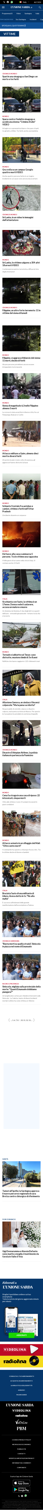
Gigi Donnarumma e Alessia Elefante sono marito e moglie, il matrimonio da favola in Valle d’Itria (20, 1254)
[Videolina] (21, 1349)
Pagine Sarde (21, 1395)
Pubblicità (21, 1449)
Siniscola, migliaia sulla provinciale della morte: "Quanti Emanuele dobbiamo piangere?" (21, 989)
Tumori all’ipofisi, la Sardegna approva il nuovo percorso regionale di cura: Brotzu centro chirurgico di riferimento (21, 1194)
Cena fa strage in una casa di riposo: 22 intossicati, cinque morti (21, 796)
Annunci (21, 1390)
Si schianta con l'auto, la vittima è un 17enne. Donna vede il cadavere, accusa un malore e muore (19, 604)
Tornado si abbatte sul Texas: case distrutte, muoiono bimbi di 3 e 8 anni (19, 656)
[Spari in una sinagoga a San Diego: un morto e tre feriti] (21, 57)
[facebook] (8, 2)
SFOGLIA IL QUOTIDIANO (13, 25)
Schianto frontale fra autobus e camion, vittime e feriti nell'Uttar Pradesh (18, 509)
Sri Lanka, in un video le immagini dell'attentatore (17, 218)
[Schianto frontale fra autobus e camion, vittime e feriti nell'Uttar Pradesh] (21, 486)
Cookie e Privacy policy (21, 1440)
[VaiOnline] (21, 1423)
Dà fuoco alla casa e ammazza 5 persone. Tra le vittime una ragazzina (20, 555)
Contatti (21, 1454)
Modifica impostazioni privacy (21, 1458)
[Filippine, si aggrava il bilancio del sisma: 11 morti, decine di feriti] (21, 338)
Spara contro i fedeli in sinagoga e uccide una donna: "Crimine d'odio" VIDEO (18, 122)
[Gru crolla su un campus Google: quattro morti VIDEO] (21, 150)
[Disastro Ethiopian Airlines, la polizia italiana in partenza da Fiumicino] (21, 733)
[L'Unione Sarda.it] (21, 7)
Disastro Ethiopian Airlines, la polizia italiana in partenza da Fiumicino (20, 754)
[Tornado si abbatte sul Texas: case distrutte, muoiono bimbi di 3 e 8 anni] (21, 635)
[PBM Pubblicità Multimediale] (21, 1428)
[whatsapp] (12, 2)
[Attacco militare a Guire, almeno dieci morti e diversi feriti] (21, 434)
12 (27, 1020)
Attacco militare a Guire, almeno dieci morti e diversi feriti (20, 454)
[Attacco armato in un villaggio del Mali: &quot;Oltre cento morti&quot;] (21, 823)
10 (22, 1020)
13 (30, 1020)
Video (18, 13)
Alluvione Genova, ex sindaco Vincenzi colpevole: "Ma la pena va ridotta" (20, 703)
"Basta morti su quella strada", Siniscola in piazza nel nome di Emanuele (21, 945)
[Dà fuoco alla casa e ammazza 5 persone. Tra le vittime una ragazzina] (21, 534)
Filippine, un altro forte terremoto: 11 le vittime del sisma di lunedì (21, 311)
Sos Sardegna (21, 19)
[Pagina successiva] (9, 1020)
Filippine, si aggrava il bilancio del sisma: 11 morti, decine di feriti (21, 359)
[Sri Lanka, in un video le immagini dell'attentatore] (21, 198)
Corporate (21, 1467)
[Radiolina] (21, 1361)
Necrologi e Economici (21, 1444)
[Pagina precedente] (34, 1020)
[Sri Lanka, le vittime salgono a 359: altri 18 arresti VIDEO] (21, 243)
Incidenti (33, 19)
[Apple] (21, 1483)
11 (24, 1020)
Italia (37, 13)
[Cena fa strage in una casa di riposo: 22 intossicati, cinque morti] (21, 776)
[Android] (21, 1489)
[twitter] (4, 2)
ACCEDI (37, 2)
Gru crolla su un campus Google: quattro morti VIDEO (17, 171)
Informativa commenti (21, 1463)
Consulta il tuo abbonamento (21, 1376)
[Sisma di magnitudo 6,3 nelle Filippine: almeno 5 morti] (21, 386)
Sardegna (28, 13)
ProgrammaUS (7, 13)
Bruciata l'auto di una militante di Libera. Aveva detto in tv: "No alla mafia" (18, 896)
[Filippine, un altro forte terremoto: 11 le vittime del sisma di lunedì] (21, 291)
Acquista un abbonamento (21, 1381)
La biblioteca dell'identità (21, 1385)
